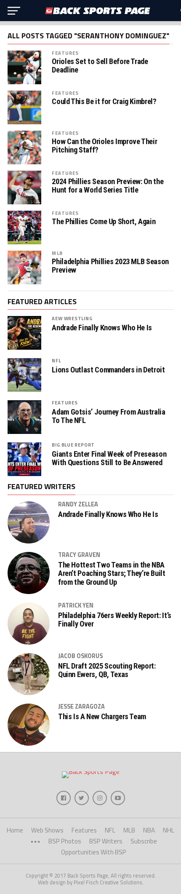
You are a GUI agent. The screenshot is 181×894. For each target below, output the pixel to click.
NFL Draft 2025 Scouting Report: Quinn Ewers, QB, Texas (107, 670)
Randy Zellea (78, 504)
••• (35, 841)
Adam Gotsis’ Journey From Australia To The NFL (108, 416)
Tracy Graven (79, 555)
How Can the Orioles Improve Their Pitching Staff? (104, 145)
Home (15, 830)
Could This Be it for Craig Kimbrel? (104, 101)
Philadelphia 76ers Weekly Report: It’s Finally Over (114, 619)
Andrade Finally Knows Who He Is (102, 328)
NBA (149, 830)
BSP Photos (64, 841)
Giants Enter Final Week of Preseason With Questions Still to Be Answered (109, 458)
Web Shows (47, 830)
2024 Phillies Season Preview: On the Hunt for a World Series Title (107, 185)
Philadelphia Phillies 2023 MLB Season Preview (110, 265)
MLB (57, 253)
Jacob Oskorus (80, 656)
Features (65, 52)
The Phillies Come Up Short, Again (103, 221)
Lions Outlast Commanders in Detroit (108, 370)
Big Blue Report (73, 444)
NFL (56, 360)
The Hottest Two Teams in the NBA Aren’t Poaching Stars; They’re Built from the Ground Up (111, 573)
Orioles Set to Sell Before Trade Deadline (100, 65)
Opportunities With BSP (93, 852)
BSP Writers (105, 841)
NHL (168, 830)
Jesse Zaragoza (81, 706)
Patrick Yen (75, 605)
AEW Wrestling (72, 318)
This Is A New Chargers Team (102, 716)
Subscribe (143, 841)
